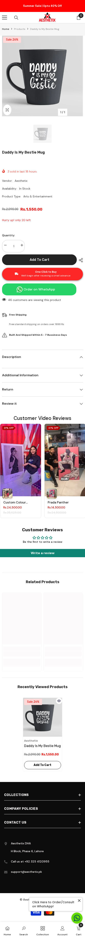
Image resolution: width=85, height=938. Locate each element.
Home (5, 30)
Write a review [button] (42, 554)
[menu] (4, 18)
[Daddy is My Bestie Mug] (42, 718)
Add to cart (39, 261)
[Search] (16, 18)
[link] (21, 655)
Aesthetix (21, 182)
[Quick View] (59, 702)
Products (19, 30)
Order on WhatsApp (39, 290)
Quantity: (8, 236)
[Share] (80, 261)
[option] (42, 7)
